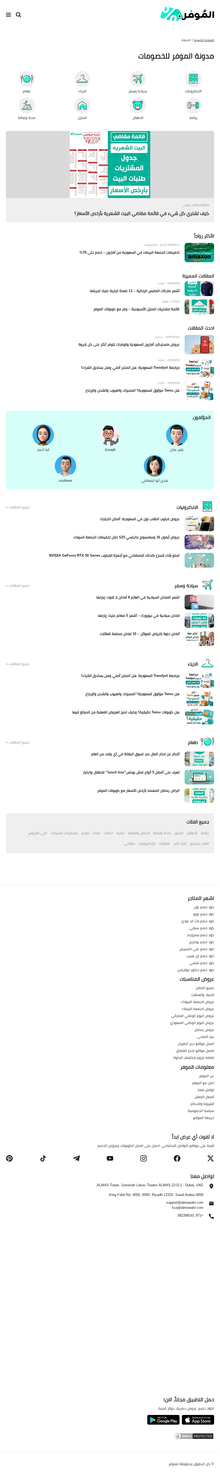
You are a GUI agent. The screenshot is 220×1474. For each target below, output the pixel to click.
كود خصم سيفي (201, 928)
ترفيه (120, 833)
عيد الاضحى (205, 1036)
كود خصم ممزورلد (200, 935)
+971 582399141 (190, 1215)
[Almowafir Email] (211, 1205)
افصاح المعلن (204, 1096)
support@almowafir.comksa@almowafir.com (184, 1205)
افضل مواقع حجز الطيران (196, 1043)
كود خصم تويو (203, 914)
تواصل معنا (206, 1089)
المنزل (178, 833)
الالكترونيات (187, 507)
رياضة (205, 833)
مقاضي (129, 843)
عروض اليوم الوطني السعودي (192, 1022)
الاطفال (192, 833)
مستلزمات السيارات (64, 833)
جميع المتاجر (205, 987)
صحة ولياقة (162, 833)
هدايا (96, 833)
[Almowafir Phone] (211, 1217)
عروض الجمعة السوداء (197, 1001)
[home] (187, 14)
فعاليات (164, 843)
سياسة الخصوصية (201, 1110)
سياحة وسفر (186, 585)
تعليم (85, 833)
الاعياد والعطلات (202, 994)
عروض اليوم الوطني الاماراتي (192, 1015)
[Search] (18, 15)
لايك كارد (179, 843)
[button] (210, 1158)
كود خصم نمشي (201, 962)
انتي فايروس (37, 833)
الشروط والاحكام (202, 1103)
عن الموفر (206, 1075)
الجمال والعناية (139, 833)
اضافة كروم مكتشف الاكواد (193, 1057)
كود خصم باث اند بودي (197, 921)
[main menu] (8, 15)
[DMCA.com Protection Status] (110, 1437)
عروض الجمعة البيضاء (198, 1008)
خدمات (108, 833)
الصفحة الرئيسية (204, 40)
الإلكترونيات (146, 843)
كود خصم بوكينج (201, 942)
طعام (193, 742)
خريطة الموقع (203, 1117)
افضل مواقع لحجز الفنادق (195, 1050)
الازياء (193, 664)
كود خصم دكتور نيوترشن (196, 969)
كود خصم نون (204, 907)
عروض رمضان (204, 1029)
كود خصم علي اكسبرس (196, 949)
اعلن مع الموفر (203, 1082)
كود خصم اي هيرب (200, 956)
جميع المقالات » (18, 507)
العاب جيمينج (199, 843)
